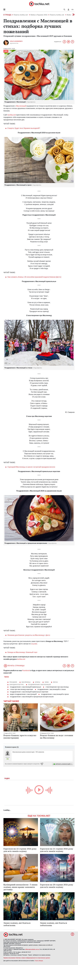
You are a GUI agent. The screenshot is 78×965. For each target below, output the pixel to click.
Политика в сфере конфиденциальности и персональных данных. (33, 958)
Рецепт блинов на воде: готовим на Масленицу (56, 736)
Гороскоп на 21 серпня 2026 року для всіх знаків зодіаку (56, 850)
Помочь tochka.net (21, 15)
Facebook (26, 670)
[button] (68, 9)
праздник (13, 682)
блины (37, 682)
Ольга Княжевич (16, 41)
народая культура (16, 684)
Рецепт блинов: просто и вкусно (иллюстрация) (19, 736)
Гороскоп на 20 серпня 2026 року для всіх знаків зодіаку (56, 885)
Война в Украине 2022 (39, 15)
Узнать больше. (39, 960)
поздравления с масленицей (39, 684)
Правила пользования (9, 958)
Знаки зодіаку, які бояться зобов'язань (16, 924)
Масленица (26, 682)
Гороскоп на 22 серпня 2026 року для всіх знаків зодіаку (20, 850)
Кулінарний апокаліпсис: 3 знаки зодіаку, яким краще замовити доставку (20, 887)
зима (47, 682)
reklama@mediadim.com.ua (32, 949)
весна (55, 682)
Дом (5, 51)
